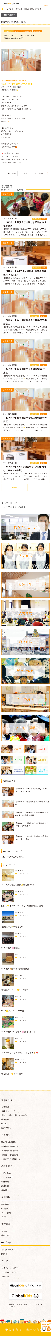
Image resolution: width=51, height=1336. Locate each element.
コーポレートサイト (10, 1272)
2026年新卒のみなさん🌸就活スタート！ (19, 1032)
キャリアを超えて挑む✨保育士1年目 (17, 885)
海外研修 (5, 1186)
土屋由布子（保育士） (11, 1159)
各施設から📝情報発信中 (12, 927)
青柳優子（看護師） (10, 1155)
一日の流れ (6, 1173)
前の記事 (12, 173)
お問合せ (5, 1276)
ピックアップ (23, 873)
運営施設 (5, 1224)
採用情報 (5, 1197)
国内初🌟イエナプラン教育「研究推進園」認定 (22, 906)
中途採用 (5, 1209)
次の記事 (39, 173)
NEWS (4, 1124)
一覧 (26, 173)
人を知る (5, 1135)
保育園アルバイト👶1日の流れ (14, 990)
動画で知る (6, 1128)
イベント (5, 1217)
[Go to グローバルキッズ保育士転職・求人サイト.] (3, 9)
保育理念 (5, 1107)
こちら (9, 121)
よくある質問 (7, 1177)
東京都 (4, 1231)
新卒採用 (5, 1204)
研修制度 (5, 1182)
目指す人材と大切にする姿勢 (14, 1115)
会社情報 (5, 1120)
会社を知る (6, 1100)
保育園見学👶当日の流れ (12, 1074)
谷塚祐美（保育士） (10, 1146)
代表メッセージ (8, 1111)
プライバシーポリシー (11, 1268)
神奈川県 (5, 1235)
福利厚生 (5, 1190)
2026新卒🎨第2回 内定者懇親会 (15, 969)
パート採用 (6, 1213)
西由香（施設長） (9, 1142)
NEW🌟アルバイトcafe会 (12, 1011)
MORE (14, 487)
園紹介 (4, 1254)
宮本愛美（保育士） (10, 1151)
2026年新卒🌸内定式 (10, 948)
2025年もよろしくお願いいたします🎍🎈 (19, 1053)
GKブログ (6, 1242)
